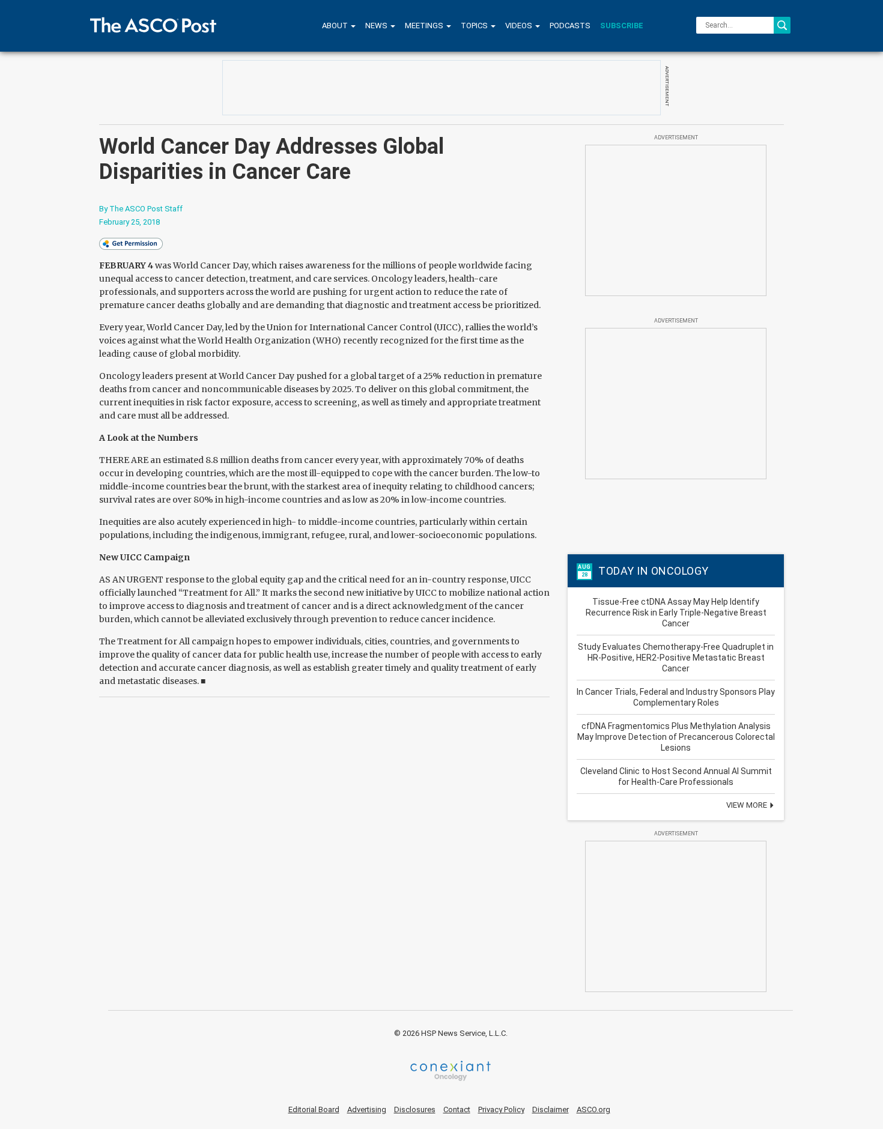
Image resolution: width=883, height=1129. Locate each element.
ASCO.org (593, 1109)
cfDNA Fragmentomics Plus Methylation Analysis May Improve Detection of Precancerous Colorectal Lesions (676, 736)
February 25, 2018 (129, 221)
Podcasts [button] (570, 25)
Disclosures (414, 1109)
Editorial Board (313, 1109)
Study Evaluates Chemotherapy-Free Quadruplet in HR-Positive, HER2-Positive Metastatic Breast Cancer (676, 657)
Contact (456, 1109)
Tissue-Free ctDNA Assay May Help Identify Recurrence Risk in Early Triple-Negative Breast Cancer (676, 612)
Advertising (366, 1109)
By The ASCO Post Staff (141, 208)
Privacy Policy (501, 1109)
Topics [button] (475, 25)
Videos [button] (519, 25)
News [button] (377, 25)
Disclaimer (550, 1109)
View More (747, 805)
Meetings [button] (425, 25)
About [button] (336, 25)
